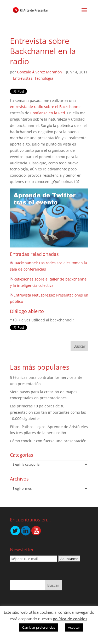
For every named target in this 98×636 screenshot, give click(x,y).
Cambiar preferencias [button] (38, 627)
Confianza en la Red (47, 112)
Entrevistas (22, 78)
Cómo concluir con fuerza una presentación (48, 440)
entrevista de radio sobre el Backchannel (46, 106)
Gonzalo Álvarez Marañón (39, 71)
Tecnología (43, 78)
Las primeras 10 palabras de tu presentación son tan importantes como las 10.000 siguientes (48, 412)
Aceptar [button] (74, 627)
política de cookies (70, 618)
